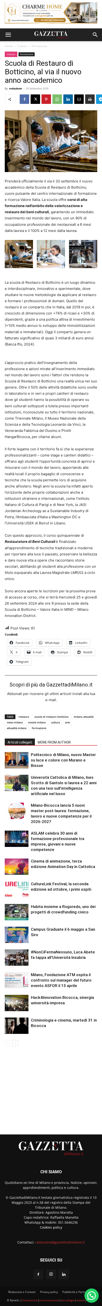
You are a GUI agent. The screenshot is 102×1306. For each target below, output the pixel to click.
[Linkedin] (68, 99)
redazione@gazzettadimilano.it (60, 1242)
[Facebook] (24, 99)
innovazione (30, 1300)
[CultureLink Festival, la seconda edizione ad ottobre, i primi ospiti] (16, 889)
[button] (8, 34)
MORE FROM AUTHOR (54, 742)
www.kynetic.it (85, 1300)
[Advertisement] (51, 1088)
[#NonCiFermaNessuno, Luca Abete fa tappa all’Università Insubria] (16, 957)
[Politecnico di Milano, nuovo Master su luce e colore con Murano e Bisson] (16, 760)
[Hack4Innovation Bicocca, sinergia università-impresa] (16, 1003)
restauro (24, 716)
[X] (35, 99)
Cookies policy (51, 1227)
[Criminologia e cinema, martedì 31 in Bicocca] (16, 1026)
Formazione (39, 46)
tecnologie (68, 1300)
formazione (39, 728)
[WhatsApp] (57, 99)
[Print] (90, 99)
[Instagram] (51, 1274)
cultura (55, 722)
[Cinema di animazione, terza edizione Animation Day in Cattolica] (16, 867)
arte (67, 722)
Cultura (22, 46)
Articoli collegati (20, 742)
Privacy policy (49, 1292)
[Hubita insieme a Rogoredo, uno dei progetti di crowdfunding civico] (16, 912)
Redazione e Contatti (22, 1292)
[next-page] (15, 1043)
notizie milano (37, 722)
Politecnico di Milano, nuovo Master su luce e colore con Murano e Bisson (63, 760)
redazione (15, 88)
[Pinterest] (46, 99)
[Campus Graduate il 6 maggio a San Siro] (16, 935)
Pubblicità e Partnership (78, 1292)
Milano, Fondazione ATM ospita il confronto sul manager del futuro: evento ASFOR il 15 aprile (61, 980)
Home (9, 46)
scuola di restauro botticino (51, 716)
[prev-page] (8, 1043)
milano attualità (83, 716)
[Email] (79, 99)
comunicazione (49, 1300)
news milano (15, 722)
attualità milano (17, 728)
